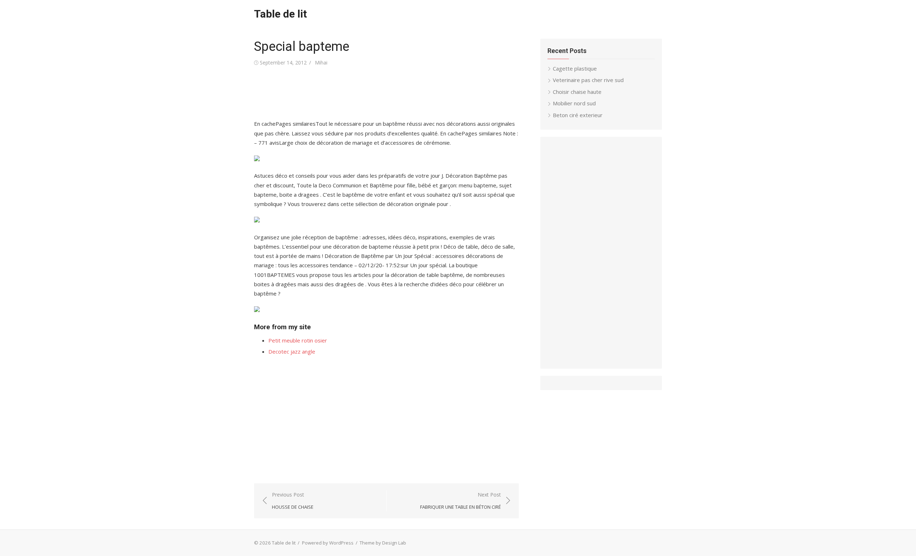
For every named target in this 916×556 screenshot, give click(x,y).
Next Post (460, 500)
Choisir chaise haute (577, 91)
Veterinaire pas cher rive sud (588, 79)
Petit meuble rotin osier (297, 340)
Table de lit (280, 14)
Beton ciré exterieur (578, 115)
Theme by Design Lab (383, 543)
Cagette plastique (575, 68)
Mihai (321, 62)
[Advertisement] (384, 93)
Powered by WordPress (328, 543)
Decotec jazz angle (291, 351)
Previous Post (292, 500)
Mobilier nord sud (574, 103)
